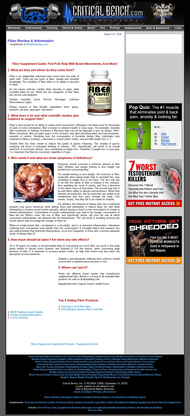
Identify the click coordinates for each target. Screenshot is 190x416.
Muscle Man (96, 367)
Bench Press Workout (71, 361)
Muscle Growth (111, 397)
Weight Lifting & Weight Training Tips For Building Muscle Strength (95, 377)
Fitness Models (52, 397)
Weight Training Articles (98, 359)
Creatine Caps (91, 402)
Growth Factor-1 (60, 356)
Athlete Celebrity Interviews (112, 364)
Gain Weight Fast (120, 356)
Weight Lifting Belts (117, 372)
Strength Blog (95, 374)
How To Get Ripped (152, 356)
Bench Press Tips (47, 407)
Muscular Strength (92, 407)
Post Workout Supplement (167, 402)
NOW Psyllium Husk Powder (26, 312)
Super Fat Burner (58, 402)
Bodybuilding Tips (87, 364)
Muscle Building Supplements (136, 402)
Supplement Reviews (69, 407)
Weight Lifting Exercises (141, 367)
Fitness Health (136, 407)
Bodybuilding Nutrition (115, 407)
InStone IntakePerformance (26, 314)
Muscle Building (153, 407)
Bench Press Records (121, 361)
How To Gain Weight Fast (73, 374)
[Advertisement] (64, 53)
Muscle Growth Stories (141, 364)
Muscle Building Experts (133, 397)
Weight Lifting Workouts (125, 359)
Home (77, 391)
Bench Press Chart (145, 361)
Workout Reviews (133, 374)
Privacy (97, 391)
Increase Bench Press (96, 361)
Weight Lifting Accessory (62, 372)
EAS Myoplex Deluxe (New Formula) (82, 309)
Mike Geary (135, 372)
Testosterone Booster (36, 402)
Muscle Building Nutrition (88, 397)
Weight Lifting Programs (44, 359)
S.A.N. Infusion (19, 317)
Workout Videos (153, 374)
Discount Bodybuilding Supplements (90, 356)
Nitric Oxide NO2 (110, 402)
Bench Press (36, 374)
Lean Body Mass (46, 364)
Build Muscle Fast (113, 374)
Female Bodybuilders (115, 367)
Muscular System (45, 367)
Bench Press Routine (46, 361)
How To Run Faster (66, 364)
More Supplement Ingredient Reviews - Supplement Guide (64, 344)
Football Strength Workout (91, 372)
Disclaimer (110, 391)
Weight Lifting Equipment (71, 359)
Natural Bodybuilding (39, 356)
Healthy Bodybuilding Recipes (72, 367)
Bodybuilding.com (37, 44)
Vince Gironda (108, 369)
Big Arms (135, 356)
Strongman (67, 397)
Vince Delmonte (126, 369)
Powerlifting (39, 369)
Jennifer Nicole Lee (146, 369)
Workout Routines (149, 359)
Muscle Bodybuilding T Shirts (84, 369)
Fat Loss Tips (95, 410)
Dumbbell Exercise (58, 369)
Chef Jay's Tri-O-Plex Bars (76, 306)
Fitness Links (51, 374)
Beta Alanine (76, 402)
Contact (87, 391)
